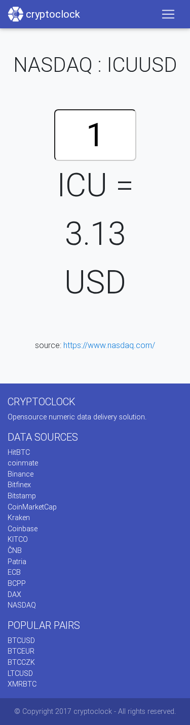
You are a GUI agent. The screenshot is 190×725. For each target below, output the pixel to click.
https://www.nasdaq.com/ (109, 345)
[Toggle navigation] (168, 14)
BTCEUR (21, 651)
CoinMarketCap (32, 506)
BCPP (17, 583)
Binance (20, 474)
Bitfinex (19, 484)
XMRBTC (22, 684)
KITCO (18, 539)
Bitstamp (22, 495)
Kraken (19, 517)
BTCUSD (21, 640)
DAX (14, 594)
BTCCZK (21, 662)
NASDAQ (22, 605)
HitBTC (19, 452)
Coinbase (22, 528)
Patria (17, 561)
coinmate (23, 462)
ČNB (15, 550)
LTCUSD (20, 673)
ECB (14, 572)
